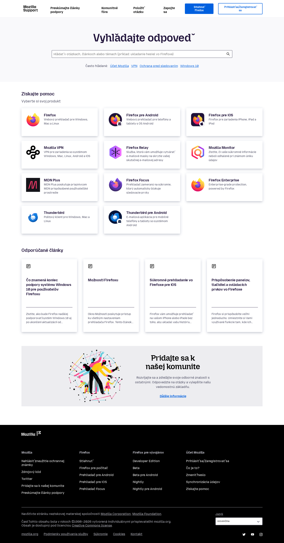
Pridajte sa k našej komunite (42, 486)
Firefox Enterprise (224, 180)
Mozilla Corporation (116, 514)
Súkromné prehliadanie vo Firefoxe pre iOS (171, 282)
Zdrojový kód (31, 472)
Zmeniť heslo (196, 475)
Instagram (261, 534)
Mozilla (31, 434)
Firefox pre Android (142, 115)
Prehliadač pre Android (96, 475)
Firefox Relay (137, 148)
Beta (136, 468)
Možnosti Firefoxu (103, 280)
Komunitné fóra (109, 10)
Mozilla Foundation (146, 514)
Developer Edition (146, 461)
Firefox (50, 115)
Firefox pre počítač (93, 468)
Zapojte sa (169, 10)
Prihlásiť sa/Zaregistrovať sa (240, 8)
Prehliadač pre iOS (93, 482)
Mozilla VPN (54, 148)
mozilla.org (29, 534)
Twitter (26, 479)
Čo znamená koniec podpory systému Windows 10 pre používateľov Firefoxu (48, 287)
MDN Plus (52, 180)
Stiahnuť (86, 461)
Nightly (138, 482)
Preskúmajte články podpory (65, 10)
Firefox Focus (137, 180)
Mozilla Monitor (222, 148)
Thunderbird (54, 213)
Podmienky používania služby (66, 534)
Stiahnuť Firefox (199, 8)
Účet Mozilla (119, 66)
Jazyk (219, 514)
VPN (134, 66)
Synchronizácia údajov (203, 482)
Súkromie (101, 534)
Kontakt (136, 534)
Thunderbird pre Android (146, 213)
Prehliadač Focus (92, 489)
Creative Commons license (92, 525)
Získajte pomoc (197, 489)
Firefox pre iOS (221, 115)
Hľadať (228, 54)
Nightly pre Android (147, 489)
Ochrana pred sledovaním (159, 66)
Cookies (119, 534)
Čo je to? (192, 468)
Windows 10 (189, 66)
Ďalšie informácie (173, 396)
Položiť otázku (138, 10)
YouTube (252, 534)
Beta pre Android (145, 475)
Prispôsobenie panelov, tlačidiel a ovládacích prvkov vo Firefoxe (231, 285)
